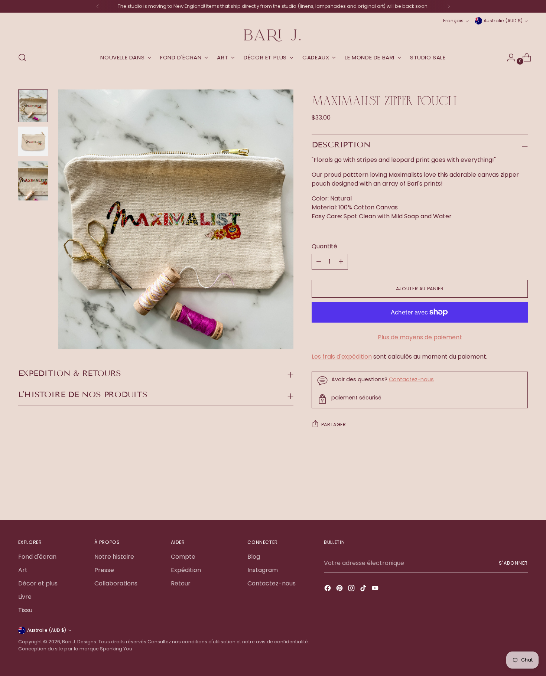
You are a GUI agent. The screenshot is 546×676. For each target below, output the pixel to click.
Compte (183, 556)
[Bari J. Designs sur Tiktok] (364, 589)
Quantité (324, 246)
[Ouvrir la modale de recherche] (22, 57)
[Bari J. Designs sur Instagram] (352, 589)
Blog (253, 556)
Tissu (25, 610)
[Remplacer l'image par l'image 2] (33, 141)
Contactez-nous (411, 379)
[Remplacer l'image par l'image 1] (33, 105)
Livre (25, 596)
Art (22, 570)
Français (453, 20)
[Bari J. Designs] (273, 35)
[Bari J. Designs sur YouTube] (375, 589)
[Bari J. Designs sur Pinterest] (340, 589)
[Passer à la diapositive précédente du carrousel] (504, 494)
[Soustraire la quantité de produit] (341, 261)
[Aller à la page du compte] (508, 57)
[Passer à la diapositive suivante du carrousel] (522, 494)
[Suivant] (449, 6)
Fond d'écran (37, 556)
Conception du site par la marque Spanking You (75, 649)
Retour (181, 583)
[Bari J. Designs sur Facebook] (328, 589)
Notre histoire (114, 556)
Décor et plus (38, 583)
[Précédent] (98, 6)
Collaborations (115, 583)
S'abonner (513, 563)
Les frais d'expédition (342, 356)
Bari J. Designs (79, 642)
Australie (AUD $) (503, 20)
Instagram (262, 570)
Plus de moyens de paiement (420, 337)
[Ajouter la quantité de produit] (318, 261)
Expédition (186, 570)
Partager (333, 424)
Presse (104, 570)
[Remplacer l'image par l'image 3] (33, 180)
